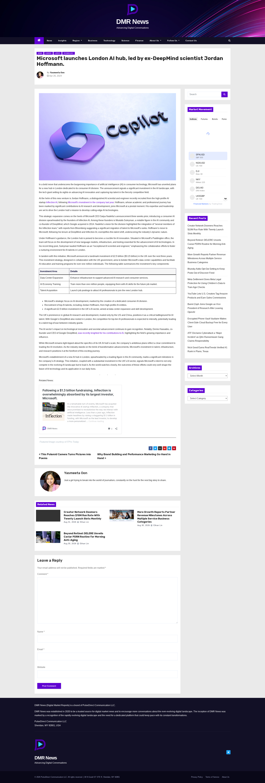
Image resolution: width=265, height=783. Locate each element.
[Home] (39, 40)
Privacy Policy (197, 777)
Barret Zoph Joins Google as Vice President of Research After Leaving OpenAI (205, 308)
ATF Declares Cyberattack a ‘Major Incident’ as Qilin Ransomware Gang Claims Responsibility (205, 337)
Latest (57, 53)
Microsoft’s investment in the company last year (91, 202)
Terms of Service (212, 777)
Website (41, 667)
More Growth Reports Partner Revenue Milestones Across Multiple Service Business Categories (156, 517)
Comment (42, 574)
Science (125, 40)
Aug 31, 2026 (70, 522)
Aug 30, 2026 (143, 525)
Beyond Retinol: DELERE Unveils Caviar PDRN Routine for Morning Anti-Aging (84, 537)
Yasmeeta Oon (57, 72)
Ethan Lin (84, 522)
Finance (139, 40)
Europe (48, 53)
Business (92, 40)
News (49, 40)
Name (41, 632)
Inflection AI (51, 202)
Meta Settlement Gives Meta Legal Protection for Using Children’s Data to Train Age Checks (206, 283)
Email (40, 649)
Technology (109, 40)
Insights (62, 40)
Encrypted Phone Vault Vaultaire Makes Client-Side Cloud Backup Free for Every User (207, 322)
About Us (155, 40)
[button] (229, 40)
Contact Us (191, 40)
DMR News (132, 21)
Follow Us (172, 40)
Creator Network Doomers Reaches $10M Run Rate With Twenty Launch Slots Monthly (82, 515)
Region (76, 40)
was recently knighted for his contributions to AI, (101, 333)
